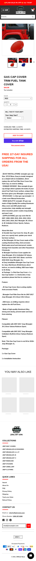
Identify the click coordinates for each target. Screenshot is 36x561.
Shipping (5, 494)
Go (28, 526)
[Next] (34, 62)
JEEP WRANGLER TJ (9, 458)
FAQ (3, 488)
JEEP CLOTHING (7, 469)
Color (6, 95)
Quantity (6, 102)
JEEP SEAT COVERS (9, 446)
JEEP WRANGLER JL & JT (10, 452)
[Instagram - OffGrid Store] (7, 520)
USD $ (17, 537)
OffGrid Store (20, 557)
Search (4, 482)
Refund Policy (7, 500)
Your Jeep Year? (11, 115)
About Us (5, 485)
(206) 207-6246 (17, 516)
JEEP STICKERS (7, 464)
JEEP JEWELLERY (8, 467)
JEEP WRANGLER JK (9, 455)
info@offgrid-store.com (17, 513)
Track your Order (7, 497)
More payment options (18, 145)
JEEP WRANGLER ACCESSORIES (13, 449)
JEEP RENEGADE (8, 461)
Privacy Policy (7, 491)
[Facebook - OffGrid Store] (3, 520)
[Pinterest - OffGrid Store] (10, 520)
